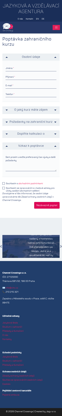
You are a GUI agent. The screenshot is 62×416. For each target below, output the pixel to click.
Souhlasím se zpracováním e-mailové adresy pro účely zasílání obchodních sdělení (30, 188)
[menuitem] (20, 19)
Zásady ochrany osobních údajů (18, 376)
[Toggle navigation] (56, 27)
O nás (20, 19)
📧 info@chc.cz (10, 288)
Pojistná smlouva (10, 395)
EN (37, 19)
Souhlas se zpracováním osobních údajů (22, 380)
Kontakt (29, 19)
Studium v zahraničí (12, 327)
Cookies (6, 384)
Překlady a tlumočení (13, 331)
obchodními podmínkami (30, 183)
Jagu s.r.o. (51, 411)
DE (43, 19)
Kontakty (7, 339)
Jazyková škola (10, 323)
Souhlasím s (24, 183)
